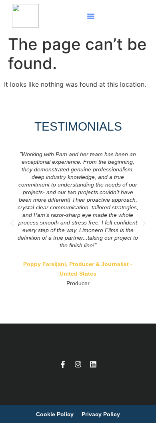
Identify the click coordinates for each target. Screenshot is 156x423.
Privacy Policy (101, 414)
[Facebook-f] (62, 364)
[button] (91, 16)
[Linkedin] (93, 364)
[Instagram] (78, 364)
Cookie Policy (55, 414)
